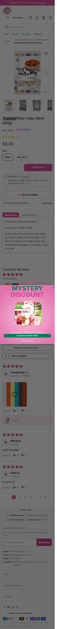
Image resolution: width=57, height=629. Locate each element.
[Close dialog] (53, 287)
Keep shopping (27, 341)
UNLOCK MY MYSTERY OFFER (27, 336)
